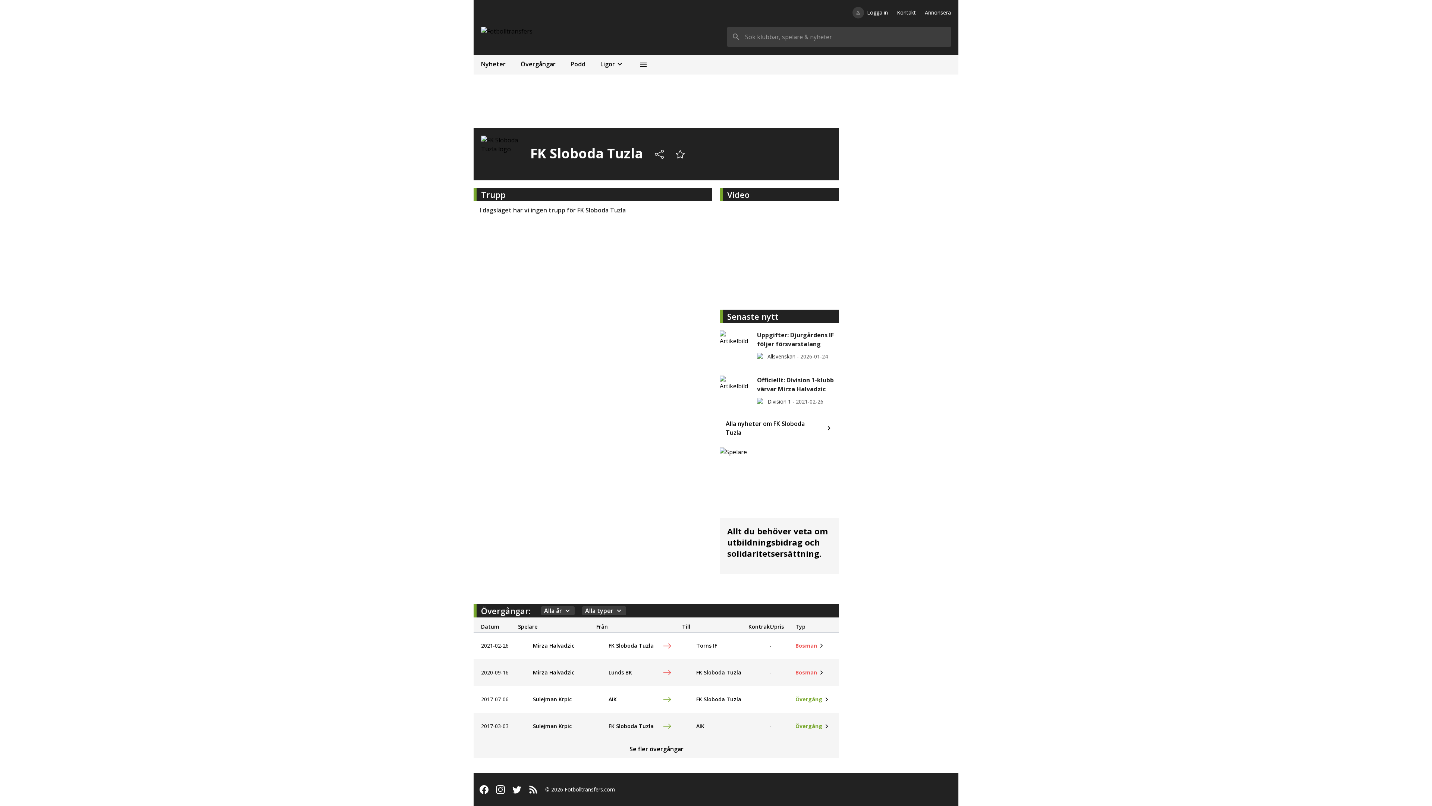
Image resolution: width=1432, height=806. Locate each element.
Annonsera (938, 12)
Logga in (877, 12)
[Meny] (643, 65)
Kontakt (906, 12)
